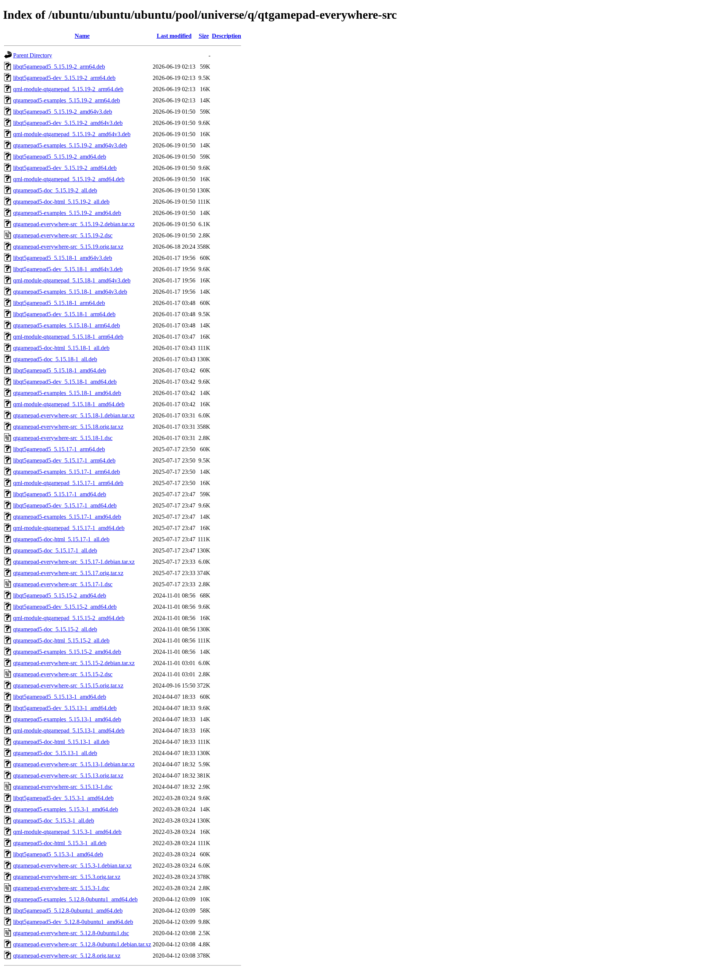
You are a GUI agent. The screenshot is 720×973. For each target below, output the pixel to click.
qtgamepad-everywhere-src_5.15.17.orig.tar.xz (68, 573)
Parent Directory (32, 55)
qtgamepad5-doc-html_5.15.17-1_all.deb (61, 539)
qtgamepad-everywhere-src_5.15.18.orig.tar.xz (68, 426)
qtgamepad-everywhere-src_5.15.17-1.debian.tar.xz (74, 562)
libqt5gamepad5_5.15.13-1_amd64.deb (59, 697)
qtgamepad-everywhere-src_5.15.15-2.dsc (62, 674)
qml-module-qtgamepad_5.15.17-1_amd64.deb (68, 528)
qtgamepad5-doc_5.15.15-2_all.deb (55, 629)
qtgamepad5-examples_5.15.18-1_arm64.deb (66, 325)
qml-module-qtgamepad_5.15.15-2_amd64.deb (68, 618)
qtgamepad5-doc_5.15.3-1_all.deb (53, 820)
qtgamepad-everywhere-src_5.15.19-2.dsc (62, 235)
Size (204, 36)
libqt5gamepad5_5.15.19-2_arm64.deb (59, 66)
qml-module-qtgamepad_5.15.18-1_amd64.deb (68, 404)
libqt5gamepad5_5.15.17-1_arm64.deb (59, 449)
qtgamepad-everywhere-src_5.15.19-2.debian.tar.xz (74, 224)
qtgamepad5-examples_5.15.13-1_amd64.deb (67, 719)
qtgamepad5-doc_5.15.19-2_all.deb (55, 190)
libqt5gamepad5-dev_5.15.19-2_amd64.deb (65, 168)
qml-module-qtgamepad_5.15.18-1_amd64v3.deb (71, 280)
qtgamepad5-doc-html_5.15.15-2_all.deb (61, 640)
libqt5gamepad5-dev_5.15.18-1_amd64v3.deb (68, 269)
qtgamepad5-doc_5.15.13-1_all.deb (55, 753)
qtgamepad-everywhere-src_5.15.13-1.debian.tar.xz (74, 764)
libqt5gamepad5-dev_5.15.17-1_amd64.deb (65, 505)
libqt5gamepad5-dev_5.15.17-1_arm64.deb (64, 460)
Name (82, 36)
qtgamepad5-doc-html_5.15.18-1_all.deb (61, 348)
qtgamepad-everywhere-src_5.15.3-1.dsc (61, 888)
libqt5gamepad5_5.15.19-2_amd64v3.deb (62, 111)
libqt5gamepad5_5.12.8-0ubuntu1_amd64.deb (68, 910)
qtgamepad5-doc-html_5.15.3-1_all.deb (59, 843)
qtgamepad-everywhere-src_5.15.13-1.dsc (62, 787)
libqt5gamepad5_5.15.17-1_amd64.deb (59, 494)
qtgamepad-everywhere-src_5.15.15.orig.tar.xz (68, 685)
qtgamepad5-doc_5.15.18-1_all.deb (55, 359)
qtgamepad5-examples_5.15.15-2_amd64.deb (67, 652)
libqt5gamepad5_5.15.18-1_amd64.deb (59, 370)
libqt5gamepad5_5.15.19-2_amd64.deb (59, 156)
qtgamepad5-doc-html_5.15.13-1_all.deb (61, 742)
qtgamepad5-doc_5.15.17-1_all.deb (55, 550)
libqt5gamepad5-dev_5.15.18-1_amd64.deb (65, 381)
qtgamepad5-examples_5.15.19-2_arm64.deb (66, 100)
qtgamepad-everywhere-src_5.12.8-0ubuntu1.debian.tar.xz (82, 944)
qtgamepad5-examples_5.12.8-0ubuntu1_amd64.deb (75, 899)
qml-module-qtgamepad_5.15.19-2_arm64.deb (68, 89)
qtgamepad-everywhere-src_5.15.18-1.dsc (62, 438)
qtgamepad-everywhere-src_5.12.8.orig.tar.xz (66, 955)
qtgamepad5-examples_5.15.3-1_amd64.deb (65, 809)
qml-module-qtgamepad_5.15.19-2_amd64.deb (68, 179)
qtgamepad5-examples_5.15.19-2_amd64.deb (67, 213)
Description (226, 36)
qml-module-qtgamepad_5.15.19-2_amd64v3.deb (71, 134)
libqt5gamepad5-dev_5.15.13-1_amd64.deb (65, 708)
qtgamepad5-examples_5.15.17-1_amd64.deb (67, 517)
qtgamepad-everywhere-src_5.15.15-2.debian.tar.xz (74, 663)
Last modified (174, 36)
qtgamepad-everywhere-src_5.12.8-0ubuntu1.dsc (71, 933)
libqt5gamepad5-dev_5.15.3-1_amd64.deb (63, 798)
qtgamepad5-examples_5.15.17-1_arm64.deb (66, 471)
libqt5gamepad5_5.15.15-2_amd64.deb (59, 595)
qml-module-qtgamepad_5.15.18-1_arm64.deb (68, 336)
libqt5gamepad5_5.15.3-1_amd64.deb (58, 854)
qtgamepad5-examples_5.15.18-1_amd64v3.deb (70, 291)
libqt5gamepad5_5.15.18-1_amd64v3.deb (62, 258)
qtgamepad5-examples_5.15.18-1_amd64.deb (67, 393)
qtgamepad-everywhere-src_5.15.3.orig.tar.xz (66, 877)
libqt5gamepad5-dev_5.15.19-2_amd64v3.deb (68, 123)
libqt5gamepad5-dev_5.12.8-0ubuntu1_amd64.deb (73, 922)
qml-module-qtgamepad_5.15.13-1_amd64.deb (68, 730)
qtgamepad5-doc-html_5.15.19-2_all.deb (61, 201)
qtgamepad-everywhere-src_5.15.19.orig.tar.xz (68, 246)
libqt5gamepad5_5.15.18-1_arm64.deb (59, 303)
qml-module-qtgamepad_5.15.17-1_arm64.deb (68, 483)
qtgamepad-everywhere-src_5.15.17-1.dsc (62, 584)
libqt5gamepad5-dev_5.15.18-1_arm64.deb (64, 314)
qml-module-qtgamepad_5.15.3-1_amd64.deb (67, 832)
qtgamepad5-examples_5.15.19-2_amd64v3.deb (70, 145)
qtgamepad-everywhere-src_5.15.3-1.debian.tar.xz (72, 865)
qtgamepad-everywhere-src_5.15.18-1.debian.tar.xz (74, 415)
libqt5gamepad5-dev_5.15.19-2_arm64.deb (64, 78)
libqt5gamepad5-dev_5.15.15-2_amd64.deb (65, 607)
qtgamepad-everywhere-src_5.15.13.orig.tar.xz (68, 775)
